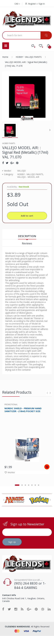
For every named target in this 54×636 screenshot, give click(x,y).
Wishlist (11, 472)
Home (5, 56)
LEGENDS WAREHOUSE (18, 626)
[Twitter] (7, 163)
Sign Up (12, 542)
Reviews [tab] (27, 243)
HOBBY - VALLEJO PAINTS (29, 56)
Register (32, 3)
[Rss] (22, 609)
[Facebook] (3, 163)
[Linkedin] (49, 609)
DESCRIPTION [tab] (27, 236)
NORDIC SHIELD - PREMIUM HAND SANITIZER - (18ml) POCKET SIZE (23, 410)
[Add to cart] (47, 466)
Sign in (42, 3)
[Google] (12, 163)
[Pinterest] (17, 163)
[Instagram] (15, 609)
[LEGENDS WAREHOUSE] (27, 19)
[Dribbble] (42, 609)
